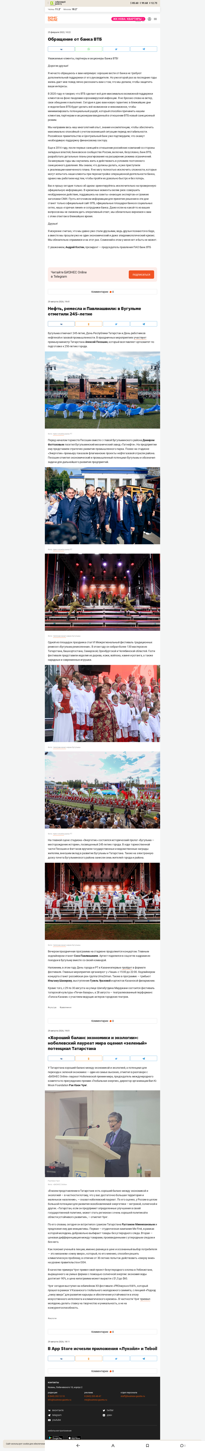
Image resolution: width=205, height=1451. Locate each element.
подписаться (141, 274)
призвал (145, 1299)
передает (77, 1376)
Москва (67, 9)
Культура (52, 1007)
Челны (51, 9)
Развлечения (65, 1007)
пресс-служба (58, 434)
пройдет (127, 967)
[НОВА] (127, 19)
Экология (52, 1318)
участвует (140, 337)
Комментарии (102, 291)
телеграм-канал (59, 636)
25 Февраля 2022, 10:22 (59, 32)
